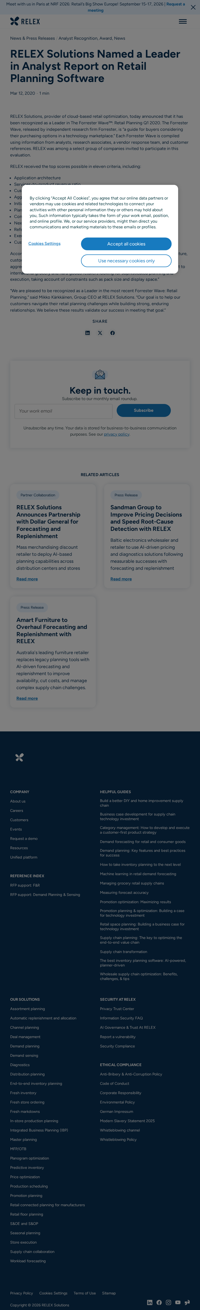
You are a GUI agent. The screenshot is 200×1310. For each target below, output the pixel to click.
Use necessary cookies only (126, 261)
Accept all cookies (126, 243)
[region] (100, 229)
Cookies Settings (44, 243)
